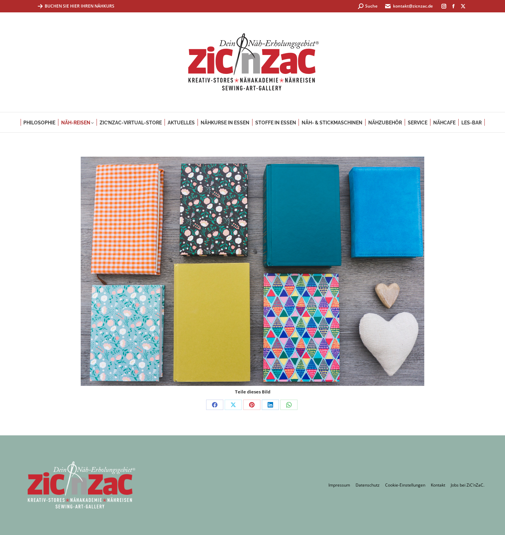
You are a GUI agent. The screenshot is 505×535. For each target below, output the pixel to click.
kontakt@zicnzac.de (413, 6)
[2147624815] (252, 271)
